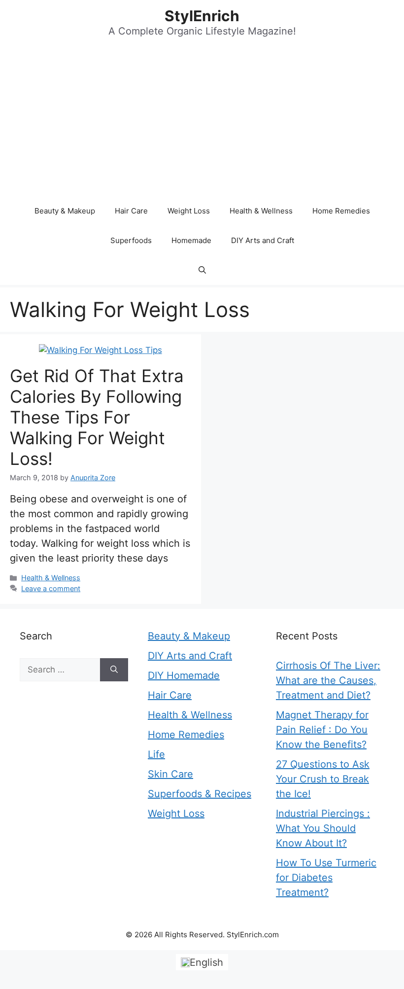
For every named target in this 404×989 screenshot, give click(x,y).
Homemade (191, 240)
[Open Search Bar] (202, 270)
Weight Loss (189, 210)
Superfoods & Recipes (199, 794)
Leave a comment (50, 588)
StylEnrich (202, 16)
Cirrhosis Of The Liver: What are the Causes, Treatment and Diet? (328, 680)
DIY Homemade (184, 675)
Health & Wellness (261, 210)
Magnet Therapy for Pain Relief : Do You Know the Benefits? (322, 729)
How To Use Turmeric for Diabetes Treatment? (326, 877)
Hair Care (131, 210)
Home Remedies (341, 210)
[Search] (114, 670)
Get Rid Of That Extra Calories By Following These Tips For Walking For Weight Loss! (97, 417)
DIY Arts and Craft (262, 240)
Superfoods (131, 240)
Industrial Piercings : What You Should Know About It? (323, 828)
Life (156, 754)
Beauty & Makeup (64, 210)
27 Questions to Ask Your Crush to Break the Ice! (323, 779)
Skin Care (170, 774)
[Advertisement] (202, 122)
